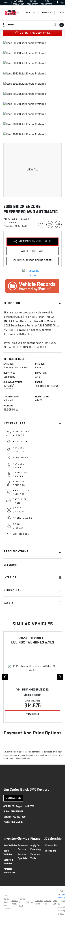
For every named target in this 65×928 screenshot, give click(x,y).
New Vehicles (10, 845)
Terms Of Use (22, 902)
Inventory (10, 838)
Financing (37, 838)
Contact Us (13, 798)
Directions (50, 850)
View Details (32, 714)
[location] (57, 2)
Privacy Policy (15, 902)
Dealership (53, 838)
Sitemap (30, 902)
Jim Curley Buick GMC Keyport (6, 902)
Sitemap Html (39, 902)
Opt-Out (55, 902)
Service (23, 838)
